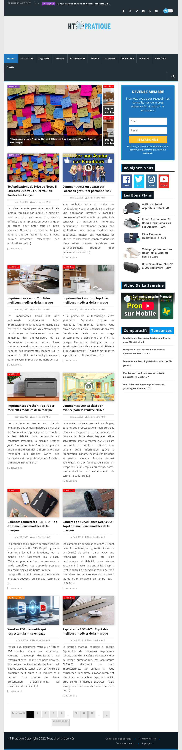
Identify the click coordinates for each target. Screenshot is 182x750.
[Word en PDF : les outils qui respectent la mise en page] (33, 610)
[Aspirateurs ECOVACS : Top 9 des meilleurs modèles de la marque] (88, 610)
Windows (110, 58)
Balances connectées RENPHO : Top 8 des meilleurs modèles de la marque (32, 526)
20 (84, 713)
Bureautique (77, 58)
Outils (10, 67)
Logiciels (44, 58)
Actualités (27, 58)
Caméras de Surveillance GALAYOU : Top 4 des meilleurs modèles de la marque (88, 526)
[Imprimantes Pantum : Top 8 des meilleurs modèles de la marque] (88, 279)
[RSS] (150, 11)
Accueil (11, 58)
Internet (48, 3)
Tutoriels (160, 58)
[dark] (168, 11)
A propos (147, 743)
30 (92, 713)
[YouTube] (130, 11)
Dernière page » (61, 720)
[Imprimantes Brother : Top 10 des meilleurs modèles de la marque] (33, 387)
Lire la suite (15, 249)
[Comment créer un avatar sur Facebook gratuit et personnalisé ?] (88, 167)
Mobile (95, 58)
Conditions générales (119, 738)
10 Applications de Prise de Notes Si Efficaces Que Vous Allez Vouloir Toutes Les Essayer (83, 3)
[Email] (143, 11)
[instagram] (156, 11)
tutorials (70, 155)
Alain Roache (38, 202)
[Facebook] (123, 11)
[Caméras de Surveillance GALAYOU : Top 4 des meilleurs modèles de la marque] (88, 503)
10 (76, 713)
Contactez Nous (125, 743)
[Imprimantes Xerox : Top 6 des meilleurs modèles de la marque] (33, 279)
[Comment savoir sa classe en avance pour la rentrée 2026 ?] (88, 387)
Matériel (144, 58)
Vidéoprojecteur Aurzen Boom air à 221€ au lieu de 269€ (157, 252)
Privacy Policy (147, 738)
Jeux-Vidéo (127, 58)
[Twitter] (136, 11)
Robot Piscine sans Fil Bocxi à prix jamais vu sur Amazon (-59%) (156, 223)
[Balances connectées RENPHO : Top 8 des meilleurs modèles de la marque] (33, 503)
